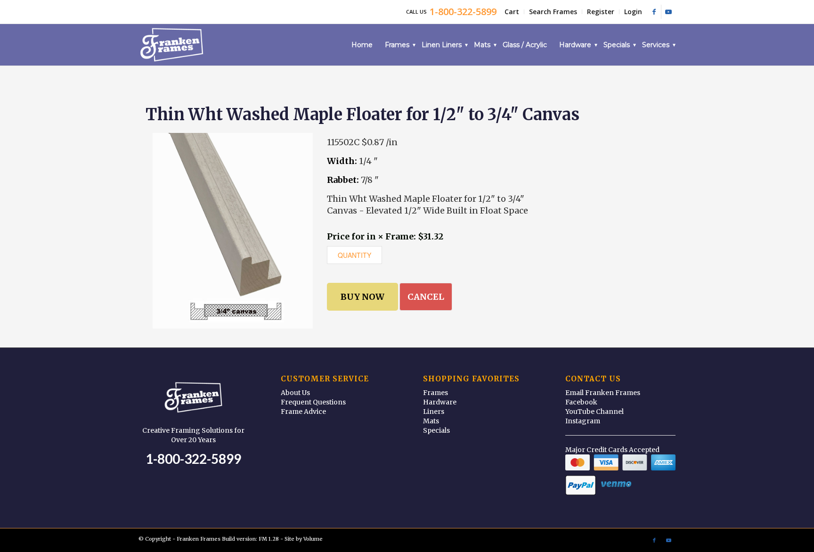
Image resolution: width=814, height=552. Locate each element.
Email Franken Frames (602, 392)
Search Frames (553, 11)
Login (633, 11)
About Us (295, 392)
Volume (313, 539)
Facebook (581, 402)
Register (600, 11)
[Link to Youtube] (668, 12)
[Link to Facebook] (654, 12)
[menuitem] (512, 11)
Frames (435, 392)
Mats (431, 421)
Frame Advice (303, 411)
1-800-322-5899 (193, 459)
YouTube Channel (594, 411)
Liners (433, 411)
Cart (512, 11)
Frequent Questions (313, 402)
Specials (436, 430)
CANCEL (425, 296)
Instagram (582, 421)
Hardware (439, 402)
